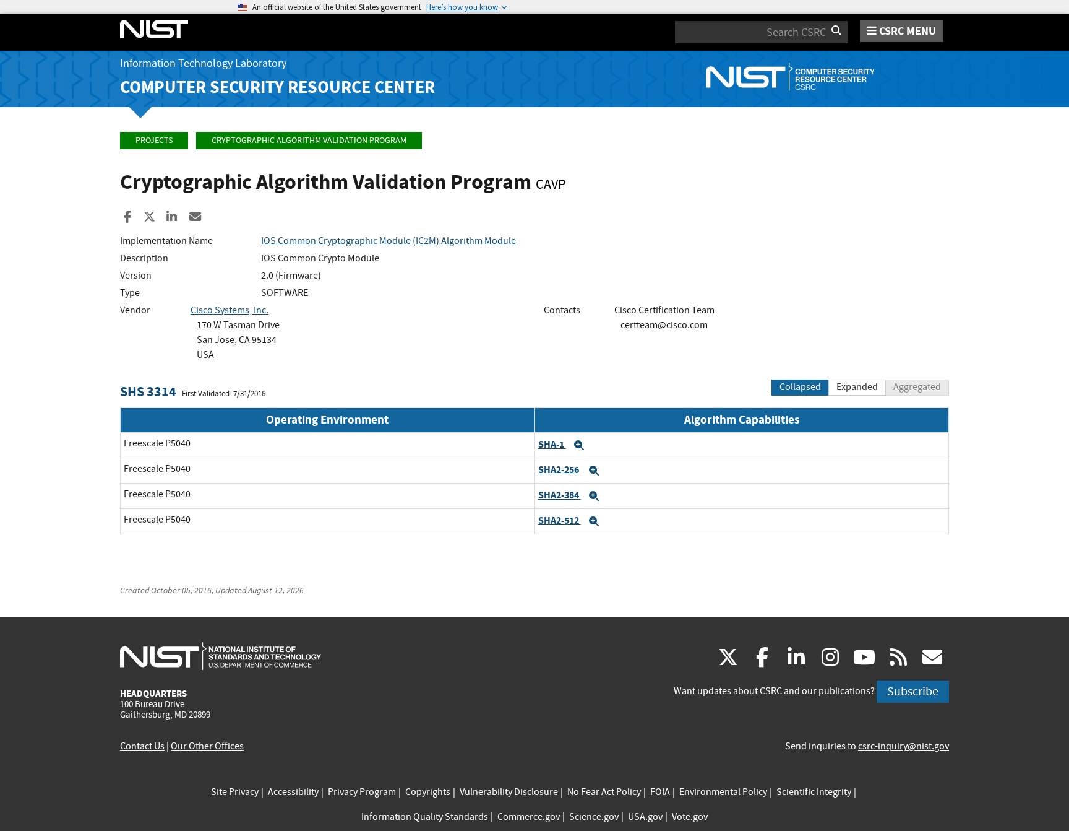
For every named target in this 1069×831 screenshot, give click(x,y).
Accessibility (293, 792)
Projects (154, 140)
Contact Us (142, 746)
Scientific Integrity (813, 792)
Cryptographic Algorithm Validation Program (309, 140)
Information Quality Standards (424, 817)
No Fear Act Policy (604, 792)
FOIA (660, 792)
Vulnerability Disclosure (509, 792)
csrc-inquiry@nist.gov (903, 746)
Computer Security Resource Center (277, 87)
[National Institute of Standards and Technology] (220, 656)
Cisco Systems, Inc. (229, 310)
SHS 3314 (148, 391)
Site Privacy (235, 792)
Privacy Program (362, 792)
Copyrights (427, 792)
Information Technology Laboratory (203, 63)
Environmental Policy (723, 792)
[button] (579, 445)
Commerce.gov (528, 817)
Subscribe (912, 691)
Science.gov (594, 817)
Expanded (857, 387)
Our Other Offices (207, 746)
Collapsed (800, 387)
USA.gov (645, 817)
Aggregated (917, 387)
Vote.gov (690, 817)
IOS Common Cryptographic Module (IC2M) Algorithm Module (388, 241)
